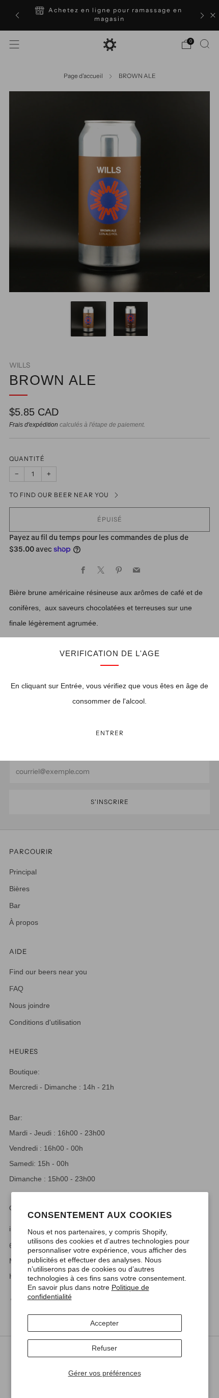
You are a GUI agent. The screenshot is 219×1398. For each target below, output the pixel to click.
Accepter (104, 1323)
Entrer (110, 733)
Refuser (104, 1348)
